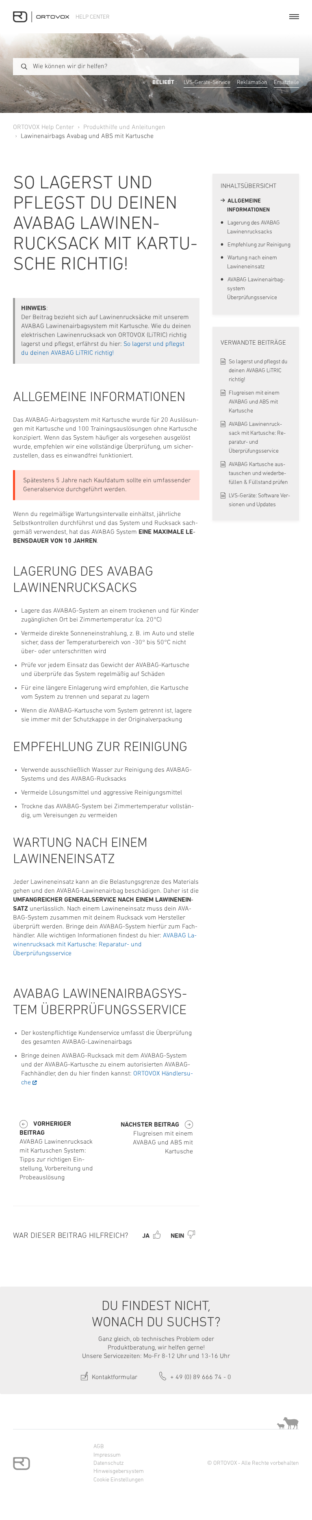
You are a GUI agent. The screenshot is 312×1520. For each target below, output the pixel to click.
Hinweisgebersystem (118, 1471)
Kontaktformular (113, 1377)
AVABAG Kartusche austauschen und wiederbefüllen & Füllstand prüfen (258, 474)
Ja (146, 1236)
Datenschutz (108, 1463)
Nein (177, 1236)
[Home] (41, 16)
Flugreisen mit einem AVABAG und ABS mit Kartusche (254, 402)
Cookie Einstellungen (118, 1480)
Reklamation (252, 83)
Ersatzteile (286, 83)
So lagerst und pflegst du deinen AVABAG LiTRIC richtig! (258, 371)
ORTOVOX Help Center (43, 127)
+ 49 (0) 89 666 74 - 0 (200, 1377)
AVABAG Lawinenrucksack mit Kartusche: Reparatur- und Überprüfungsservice (105, 945)
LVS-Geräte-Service (207, 83)
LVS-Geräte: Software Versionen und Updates (259, 500)
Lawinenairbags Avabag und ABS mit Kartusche (87, 136)
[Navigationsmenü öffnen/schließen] (294, 17)
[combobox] (156, 66)
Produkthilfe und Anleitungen (124, 127)
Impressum (107, 1455)
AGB (98, 1447)
